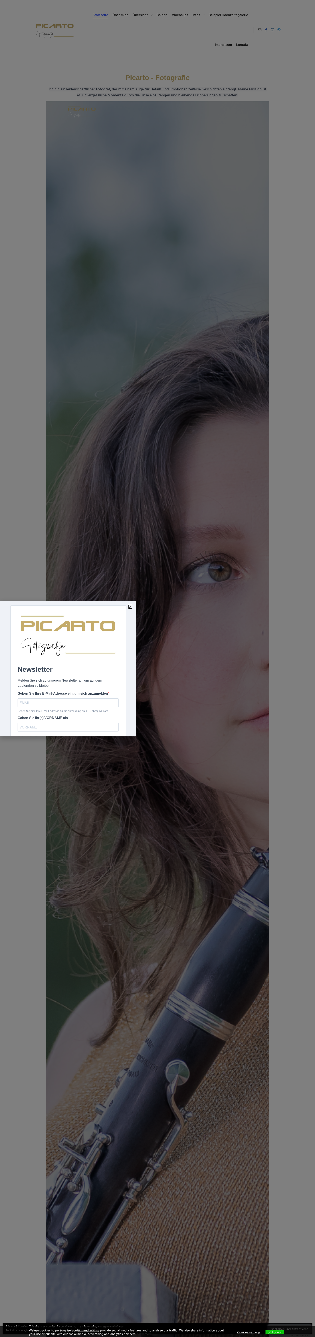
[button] (130, 606)
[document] (157, 668)
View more (144, 1334)
